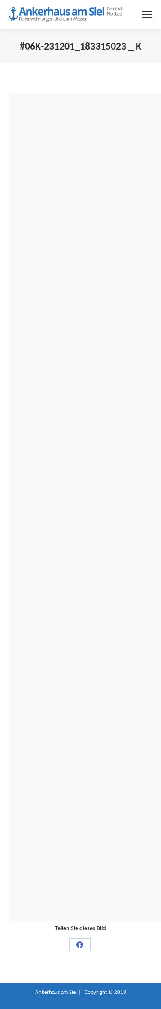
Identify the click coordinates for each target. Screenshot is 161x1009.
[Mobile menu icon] (146, 14)
